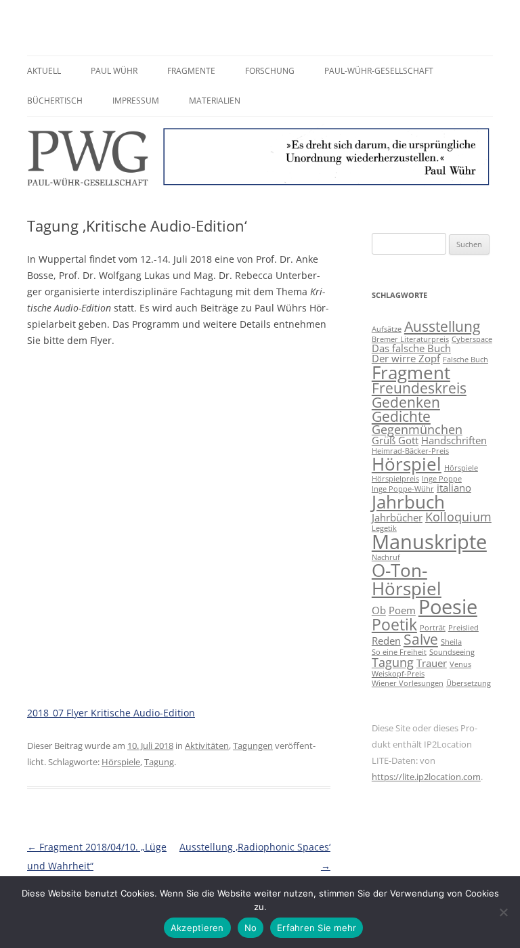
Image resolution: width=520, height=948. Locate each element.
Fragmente (191, 71)
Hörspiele (121, 762)
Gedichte (401, 416)
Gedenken (406, 402)
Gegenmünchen (417, 429)
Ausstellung (442, 326)
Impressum (135, 100)
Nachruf (386, 557)
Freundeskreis (419, 388)
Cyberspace (472, 339)
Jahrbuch (408, 502)
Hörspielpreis (395, 478)
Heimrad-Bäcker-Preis (410, 451)
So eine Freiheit (399, 652)
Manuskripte (429, 541)
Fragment (411, 372)
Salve (421, 639)
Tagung (159, 762)
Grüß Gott (395, 440)
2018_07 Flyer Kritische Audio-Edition (111, 712)
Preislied (463, 627)
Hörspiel (406, 464)
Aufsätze (387, 329)
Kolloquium (458, 517)
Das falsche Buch (411, 348)
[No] (503, 912)
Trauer (431, 663)
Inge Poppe (442, 478)
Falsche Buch (465, 359)
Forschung (270, 71)
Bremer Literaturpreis (410, 339)
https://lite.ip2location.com (426, 777)
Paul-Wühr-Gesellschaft (378, 71)
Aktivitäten (207, 745)
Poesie (447, 606)
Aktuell (44, 71)
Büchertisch (55, 100)
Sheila (451, 642)
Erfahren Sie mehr (316, 927)
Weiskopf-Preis (398, 673)
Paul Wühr (114, 71)
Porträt (433, 627)
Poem (402, 610)
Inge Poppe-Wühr (403, 489)
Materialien (214, 100)
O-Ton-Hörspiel (406, 579)
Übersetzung (468, 683)
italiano (454, 487)
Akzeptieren (197, 927)
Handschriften (454, 440)
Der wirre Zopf (406, 358)
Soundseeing (452, 652)
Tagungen (253, 745)
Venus (460, 664)
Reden (386, 640)
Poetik (394, 624)
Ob (379, 610)
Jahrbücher (397, 517)
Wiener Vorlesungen (407, 683)
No (250, 927)
